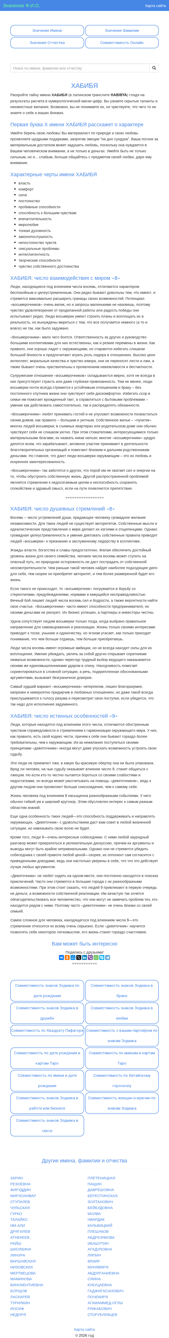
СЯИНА (94, 1278)
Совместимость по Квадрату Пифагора (47, 1030)
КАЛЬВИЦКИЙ (100, 1225)
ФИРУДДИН (20, 1189)
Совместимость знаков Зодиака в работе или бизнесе (47, 1103)
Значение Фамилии (122, 30)
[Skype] (101, 957)
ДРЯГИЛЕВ (20, 1231)
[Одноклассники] (67, 957)
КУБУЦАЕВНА (100, 1284)
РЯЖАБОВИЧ (100, 1308)
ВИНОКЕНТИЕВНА (26, 1284)
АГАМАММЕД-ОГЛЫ (105, 1302)
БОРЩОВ (18, 1290)
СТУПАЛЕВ (20, 1201)
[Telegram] (107, 957)
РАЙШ (15, 1243)
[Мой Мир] (72, 957)
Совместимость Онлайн (121, 42)
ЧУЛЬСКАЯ (20, 1207)
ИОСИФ (17, 1308)
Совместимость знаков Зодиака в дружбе (47, 1013)
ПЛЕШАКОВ (98, 1231)
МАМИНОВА (21, 1278)
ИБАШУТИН (98, 1243)
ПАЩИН (95, 1183)
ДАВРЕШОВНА (101, 1189)
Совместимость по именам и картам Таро (122, 1058)
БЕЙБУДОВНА (100, 1207)
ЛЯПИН (94, 1255)
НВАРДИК (96, 1219)
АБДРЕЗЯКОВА (101, 1237)
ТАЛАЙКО (18, 1219)
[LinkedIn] (84, 957)
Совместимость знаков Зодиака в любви (122, 1013)
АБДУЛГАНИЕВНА (103, 1272)
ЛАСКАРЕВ (20, 1296)
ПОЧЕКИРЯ (98, 1296)
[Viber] (90, 957)
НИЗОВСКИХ (21, 1266)
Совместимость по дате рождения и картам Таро (47, 1058)
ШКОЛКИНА (20, 1249)
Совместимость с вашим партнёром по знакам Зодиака (121, 1035)
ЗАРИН (16, 1177)
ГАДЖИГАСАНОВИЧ (105, 1290)
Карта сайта (155, 5)
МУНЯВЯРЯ (98, 1266)
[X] (78, 957)
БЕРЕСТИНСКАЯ (102, 1195)
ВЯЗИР (94, 1261)
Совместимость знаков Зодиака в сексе (47, 1125)
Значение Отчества (47, 42)
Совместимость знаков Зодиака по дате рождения (47, 990)
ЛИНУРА (17, 1255)
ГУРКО (16, 1213)
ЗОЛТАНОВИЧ (100, 1201)
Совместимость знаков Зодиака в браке (122, 990)
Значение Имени (47, 30)
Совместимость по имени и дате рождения (47, 1080)
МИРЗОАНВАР (23, 1195)
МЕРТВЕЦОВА (23, 1272)
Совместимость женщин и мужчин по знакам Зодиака (122, 1103)
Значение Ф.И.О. (21, 5)
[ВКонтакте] (61, 957)
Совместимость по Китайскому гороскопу (121, 1080)
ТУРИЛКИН (20, 1302)
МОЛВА (94, 1213)
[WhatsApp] (96, 957)
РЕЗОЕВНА (20, 1183)
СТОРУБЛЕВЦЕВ (102, 1314)
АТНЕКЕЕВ (19, 1237)
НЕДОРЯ (18, 1314)
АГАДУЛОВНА (100, 1249)
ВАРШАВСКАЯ (23, 1261)
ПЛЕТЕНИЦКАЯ (101, 1177)
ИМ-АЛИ (17, 1225)
